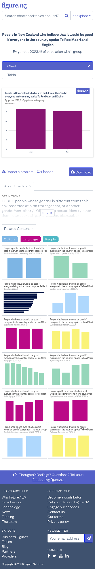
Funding (8, 516)
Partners (8, 551)
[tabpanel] (47, 122)
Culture (10, 238)
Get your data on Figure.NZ (68, 501)
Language (30, 238)
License (46, 171)
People (50, 238)
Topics (7, 541)
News (6, 511)
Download (83, 171)
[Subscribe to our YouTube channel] (61, 555)
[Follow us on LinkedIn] (67, 555)
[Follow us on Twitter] (54, 555)
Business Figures (15, 536)
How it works (11, 501)
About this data (16, 185)
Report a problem (20, 171)
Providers (9, 556)
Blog (5, 546)
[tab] (47, 65)
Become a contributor (65, 497)
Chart (11, 65)
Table (11, 74)
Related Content (17, 228)
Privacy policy (58, 521)
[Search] (66, 15)
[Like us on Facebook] (49, 555)
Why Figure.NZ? (14, 497)
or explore (80, 15)
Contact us (56, 511)
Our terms (55, 516)
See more (47, 213)
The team (9, 521)
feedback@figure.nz (48, 479)
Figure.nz (14, 5)
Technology (11, 506)
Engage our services (63, 506)
